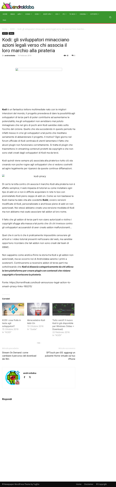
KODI (12, 29)
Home (4, 29)
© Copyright (101, 484)
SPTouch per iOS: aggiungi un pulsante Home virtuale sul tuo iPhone (60, 355)
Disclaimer (88, 484)
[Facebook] (26, 377)
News (11, 33)
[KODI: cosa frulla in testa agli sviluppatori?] (13, 309)
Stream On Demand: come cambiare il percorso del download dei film (19, 355)
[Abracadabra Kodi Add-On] (38, 309)
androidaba (10, 55)
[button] (110, 17)
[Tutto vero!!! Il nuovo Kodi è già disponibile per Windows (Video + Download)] (63, 309)
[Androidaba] (17, 5)
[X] (31, 377)
